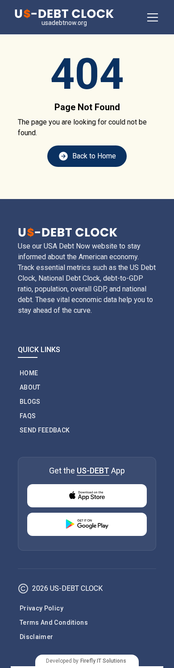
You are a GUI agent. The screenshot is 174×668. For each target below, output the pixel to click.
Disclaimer (37, 636)
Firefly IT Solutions (103, 661)
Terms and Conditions (54, 622)
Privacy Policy (41, 608)
